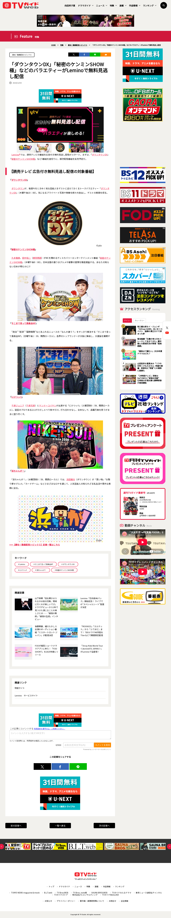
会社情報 (124, 901)
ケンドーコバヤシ (47, 405)
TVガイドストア (61, 895)
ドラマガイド (84, 5)
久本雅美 (15, 257)
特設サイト (20, 688)
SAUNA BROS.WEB (99, 893)
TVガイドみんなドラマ (121, 893)
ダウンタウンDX (99, 154)
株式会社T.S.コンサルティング (85, 895)
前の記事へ (16, 825)
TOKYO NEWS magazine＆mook (25, 893)
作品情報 (133, 5)
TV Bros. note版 (80, 893)
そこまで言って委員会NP (23, 323)
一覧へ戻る (60, 825)
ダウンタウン (17, 188)
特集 (112, 5)
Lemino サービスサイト (26, 695)
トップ (51, 886)
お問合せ (112, 901)
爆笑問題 (37, 257)
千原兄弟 (30, 405)
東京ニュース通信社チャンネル (149, 893)
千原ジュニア (17, 405)
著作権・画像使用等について (92, 901)
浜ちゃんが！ (17, 470)
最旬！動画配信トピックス (22, 55)
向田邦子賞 (70, 5)
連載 (121, 5)
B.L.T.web (48, 893)
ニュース (100, 5)
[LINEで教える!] (95, 55)
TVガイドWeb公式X (110, 895)
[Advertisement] (142, 144)
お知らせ (48, 901)
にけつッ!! (16, 397)
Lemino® (15, 154)
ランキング (148, 5)
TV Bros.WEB (62, 893)
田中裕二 (26, 257)
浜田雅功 (70, 479)
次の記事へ (104, 825)
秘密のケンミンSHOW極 (23, 158)
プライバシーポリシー (66, 901)
